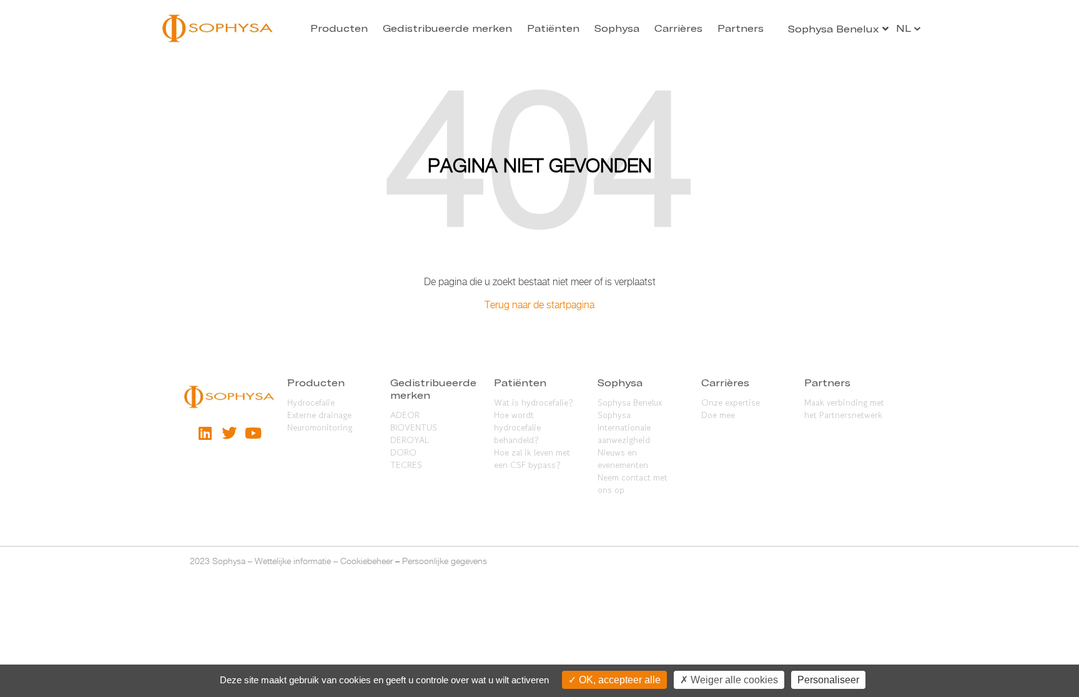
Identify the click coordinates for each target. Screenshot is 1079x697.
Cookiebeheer (366, 560)
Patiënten (553, 28)
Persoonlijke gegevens (444, 560)
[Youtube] (253, 433)
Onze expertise (730, 402)
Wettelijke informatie (293, 560)
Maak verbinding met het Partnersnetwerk (844, 408)
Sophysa (616, 28)
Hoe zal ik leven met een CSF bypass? (532, 458)
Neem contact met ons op (633, 483)
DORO (403, 452)
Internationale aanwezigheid (624, 433)
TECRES (406, 465)
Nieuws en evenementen (623, 458)
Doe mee (718, 415)
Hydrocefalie (311, 402)
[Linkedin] (205, 433)
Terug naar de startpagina (539, 305)
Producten (339, 28)
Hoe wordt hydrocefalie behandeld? (517, 427)
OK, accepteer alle (618, 680)
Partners (740, 28)
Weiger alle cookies (733, 680)
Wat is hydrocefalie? (533, 402)
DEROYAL (409, 440)
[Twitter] (229, 433)
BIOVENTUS (413, 427)
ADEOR (405, 415)
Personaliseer (828, 680)
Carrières (678, 28)
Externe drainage (319, 415)
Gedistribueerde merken (447, 28)
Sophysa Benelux (630, 402)
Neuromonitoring (319, 427)
